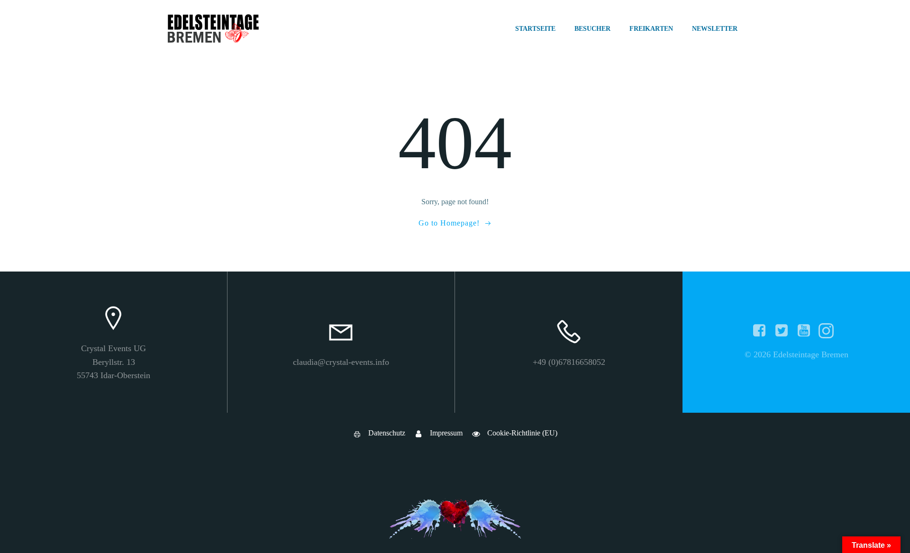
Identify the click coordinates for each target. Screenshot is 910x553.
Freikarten (651, 28)
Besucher (592, 28)
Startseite (535, 28)
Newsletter (714, 28)
